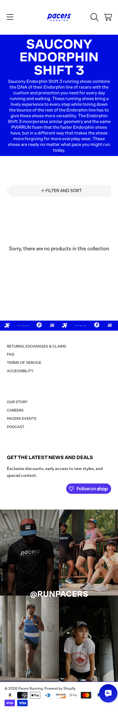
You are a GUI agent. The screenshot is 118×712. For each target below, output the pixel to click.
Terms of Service (24, 362)
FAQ (10, 354)
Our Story (17, 402)
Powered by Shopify (59, 688)
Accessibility (20, 371)
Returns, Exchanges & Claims (36, 346)
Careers (15, 410)
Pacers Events (21, 418)
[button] (10, 17)
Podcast (15, 427)
